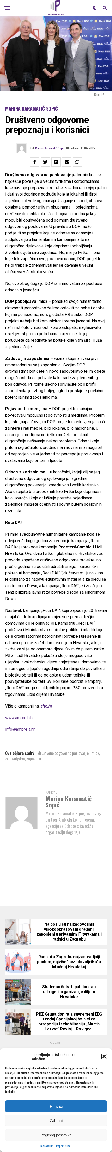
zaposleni (34, 758)
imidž (94, 753)
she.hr (46, 706)
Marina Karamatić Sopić (50, 148)
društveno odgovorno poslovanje (63, 753)
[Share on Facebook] (34, 162)
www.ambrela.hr (19, 717)
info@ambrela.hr (20, 729)
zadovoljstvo (15, 758)
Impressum (46, 1146)
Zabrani (56, 1120)
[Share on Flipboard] (56, 162)
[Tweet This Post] (45, 162)
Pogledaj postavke (56, 1135)
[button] (104, 1056)
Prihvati (56, 1106)
